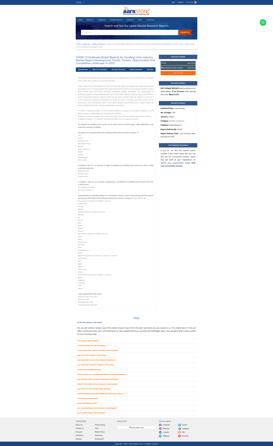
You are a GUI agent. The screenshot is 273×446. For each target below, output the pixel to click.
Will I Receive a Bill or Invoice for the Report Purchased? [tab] (97, 379)
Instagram (185, 428)
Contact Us (150, 20)
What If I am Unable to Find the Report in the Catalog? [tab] (97, 384)
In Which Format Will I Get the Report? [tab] (91, 346)
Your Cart (190, 2)
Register (181, 2)
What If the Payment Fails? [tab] (87, 403)
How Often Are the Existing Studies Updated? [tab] (94, 389)
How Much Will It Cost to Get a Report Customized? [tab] (96, 360)
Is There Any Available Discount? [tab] (89, 370)
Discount (130, 20)
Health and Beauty (98, 44)
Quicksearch (99, 439)
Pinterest (165, 428)
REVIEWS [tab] (150, 69)
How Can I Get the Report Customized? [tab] (91, 355)
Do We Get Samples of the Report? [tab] (90, 322)
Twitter (184, 425)
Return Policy (100, 432)
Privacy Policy (100, 425)
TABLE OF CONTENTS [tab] (99, 69)
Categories (101, 20)
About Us (90, 20)
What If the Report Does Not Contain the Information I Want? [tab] (100, 394)
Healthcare (87, 44)
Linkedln (165, 432)
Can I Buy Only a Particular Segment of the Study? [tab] (95, 365)
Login (173, 2)
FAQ (96, 428)
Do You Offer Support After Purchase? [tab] (91, 413)
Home (80, 20)
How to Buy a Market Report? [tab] (88, 341)
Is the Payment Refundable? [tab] (87, 398)
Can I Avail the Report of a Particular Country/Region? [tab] (97, 408)
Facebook (166, 425)
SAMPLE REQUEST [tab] (136, 69)
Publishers (79, 435)
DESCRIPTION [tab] (83, 69)
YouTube (184, 436)
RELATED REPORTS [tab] (118, 69)
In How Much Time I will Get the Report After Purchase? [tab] (97, 350)
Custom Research (116, 20)
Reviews (79, 439)
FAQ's (140, 20)
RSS (183, 432)
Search (184, 32)
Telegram (165, 436)
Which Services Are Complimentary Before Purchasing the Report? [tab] (101, 374)
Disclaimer (99, 435)
